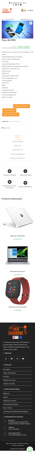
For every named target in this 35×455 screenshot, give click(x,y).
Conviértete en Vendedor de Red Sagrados (15, 411)
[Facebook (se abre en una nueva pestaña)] (16, 5)
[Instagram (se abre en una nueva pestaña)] (18, 5)
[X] (6, 358)
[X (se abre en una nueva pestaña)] (14, 5)
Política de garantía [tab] (18, 154)
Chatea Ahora (9, 110)
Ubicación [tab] (17, 145)
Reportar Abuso (6, 127)
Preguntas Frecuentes (9, 400)
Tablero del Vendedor (9, 373)
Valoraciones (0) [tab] (17, 141)
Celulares (11, 121)
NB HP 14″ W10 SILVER (17, 236)
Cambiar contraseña (9, 383)
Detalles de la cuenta (9, 380)
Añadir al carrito (21, 106)
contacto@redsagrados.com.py (17, 435)
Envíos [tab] (17, 137)
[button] (30, 23)
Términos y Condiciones (17, 445)
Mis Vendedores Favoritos (10, 404)
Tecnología (17, 121)
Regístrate (6, 393)
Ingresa (5, 397)
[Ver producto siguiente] (32, 19)
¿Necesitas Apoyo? (10, 114)
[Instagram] (17, 358)
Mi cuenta (6, 376)
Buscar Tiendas (7, 408)
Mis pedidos (6, 369)
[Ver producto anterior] (3, 19)
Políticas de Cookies (23, 443)
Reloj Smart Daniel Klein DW (17, 307)
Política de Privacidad (11, 443)
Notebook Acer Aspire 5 (17, 271)
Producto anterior (9, 19)
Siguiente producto (25, 19)
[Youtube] (23, 358)
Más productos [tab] (17, 150)
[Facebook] (11, 358)
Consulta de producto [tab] (17, 158)
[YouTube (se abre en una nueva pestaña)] (21, 5)
